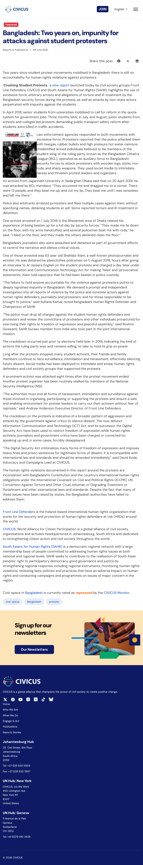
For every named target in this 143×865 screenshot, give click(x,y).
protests (54, 601)
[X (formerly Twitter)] (128, 61)
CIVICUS (9, 529)
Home (6, 704)
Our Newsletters (34, 649)
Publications (10, 726)
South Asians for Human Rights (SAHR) (32, 546)
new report (60, 85)
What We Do (10, 715)
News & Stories (12, 732)
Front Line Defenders (19, 512)
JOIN (103, 9)
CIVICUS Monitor (116, 593)
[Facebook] (119, 61)
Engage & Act (11, 721)
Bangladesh (34, 593)
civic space (12, 601)
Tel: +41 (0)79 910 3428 (17, 836)
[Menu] (135, 9)
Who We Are (10, 709)
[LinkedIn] (137, 61)
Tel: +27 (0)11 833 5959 (17, 765)
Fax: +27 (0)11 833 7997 (16, 771)
